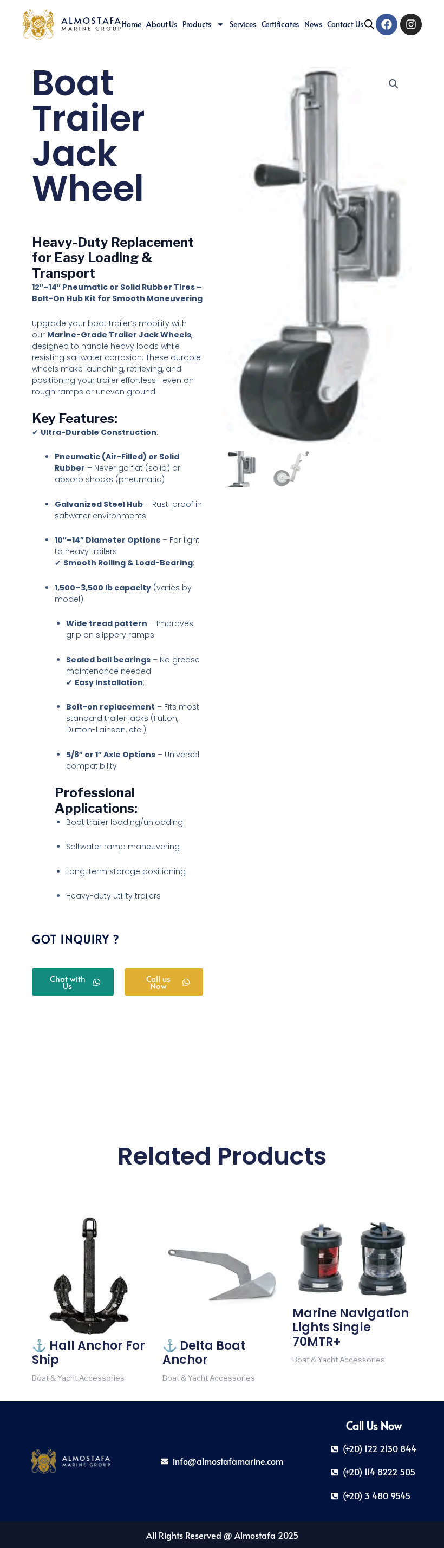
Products (196, 24)
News (313, 24)
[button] (393, 84)
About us (161, 24)
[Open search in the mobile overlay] (369, 24)
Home (131, 24)
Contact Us (345, 24)
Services (243, 24)
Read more (52, 1393)
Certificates (280, 24)
